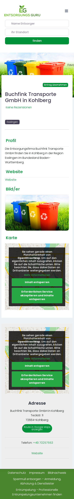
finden (42, 40)
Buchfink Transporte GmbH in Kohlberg (30, 97)
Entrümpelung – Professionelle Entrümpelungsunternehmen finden (37, 492)
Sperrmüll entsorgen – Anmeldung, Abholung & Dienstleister (37, 481)
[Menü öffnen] (66, 11)
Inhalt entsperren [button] (37, 282)
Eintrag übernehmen (55, 84)
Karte (11, 238)
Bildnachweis (57, 473)
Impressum (37, 473)
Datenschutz (17, 473)
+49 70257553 (43, 443)
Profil (11, 140)
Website (14, 172)
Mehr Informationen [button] (37, 275)
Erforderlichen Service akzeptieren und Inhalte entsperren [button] (37, 295)
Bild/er (13, 189)
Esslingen (12, 122)
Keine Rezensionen (19, 107)
